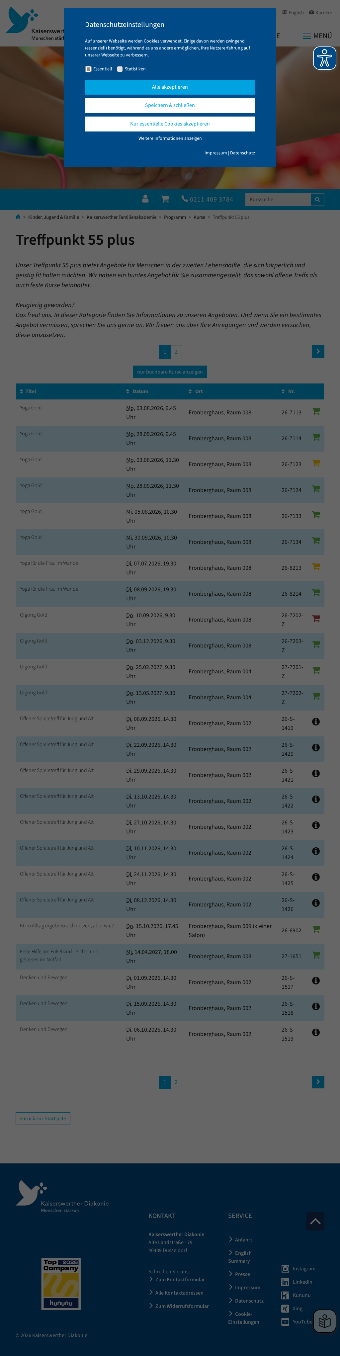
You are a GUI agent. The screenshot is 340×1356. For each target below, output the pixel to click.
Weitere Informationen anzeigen (170, 138)
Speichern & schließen (170, 105)
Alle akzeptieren (170, 87)
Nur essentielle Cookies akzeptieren (170, 123)
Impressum (216, 153)
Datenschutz (242, 153)
